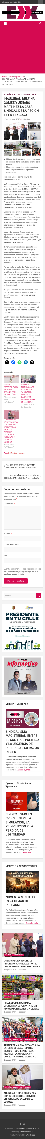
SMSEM (26, 94)
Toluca (7, 997)
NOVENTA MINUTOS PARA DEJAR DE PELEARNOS (20, 901)
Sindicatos (17, 94)
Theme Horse (25, 1132)
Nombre (8, 533)
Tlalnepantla (30, 1039)
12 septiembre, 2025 (12, 119)
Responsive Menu (40, 2)
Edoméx (7, 94)
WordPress (30, 1135)
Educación (17, 994)
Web (5, 555)
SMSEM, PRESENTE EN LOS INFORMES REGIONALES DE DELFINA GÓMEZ (11, 390)
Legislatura (18, 955)
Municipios (28, 994)
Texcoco (35, 94)
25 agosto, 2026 (10, 970)
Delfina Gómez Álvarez (17, 453)
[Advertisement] (22, 50)
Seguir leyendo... (24, 770)
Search (38, 596)
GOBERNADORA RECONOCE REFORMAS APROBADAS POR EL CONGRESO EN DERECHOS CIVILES (22, 963)
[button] (16, 131)
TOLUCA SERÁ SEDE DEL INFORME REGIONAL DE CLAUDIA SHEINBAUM (21, 466)
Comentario (9, 503)
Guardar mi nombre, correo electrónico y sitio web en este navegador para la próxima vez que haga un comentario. (22, 571)
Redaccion (26, 119)
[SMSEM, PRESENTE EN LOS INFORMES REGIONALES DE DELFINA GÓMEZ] (11, 379)
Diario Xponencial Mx (28, 1128)
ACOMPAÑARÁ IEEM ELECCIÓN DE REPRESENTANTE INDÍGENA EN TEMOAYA (21, 476)
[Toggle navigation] (5, 23)
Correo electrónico (12, 544)
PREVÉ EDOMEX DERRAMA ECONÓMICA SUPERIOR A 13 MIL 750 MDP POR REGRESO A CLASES (21, 1006)
